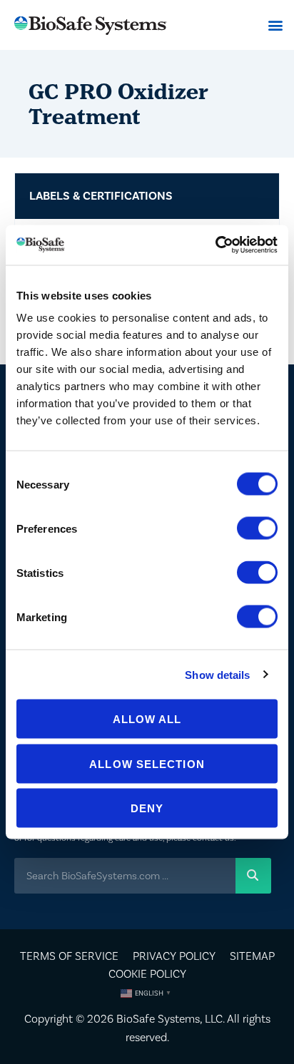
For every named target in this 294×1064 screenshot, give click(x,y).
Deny (147, 808)
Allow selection (147, 763)
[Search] (253, 876)
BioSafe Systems (158, 1018)
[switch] (257, 528)
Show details (217, 674)
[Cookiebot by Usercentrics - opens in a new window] (215, 245)
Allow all (147, 719)
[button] (275, 25)
